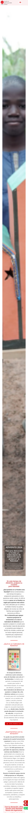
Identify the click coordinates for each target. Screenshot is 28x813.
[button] (20, 2)
